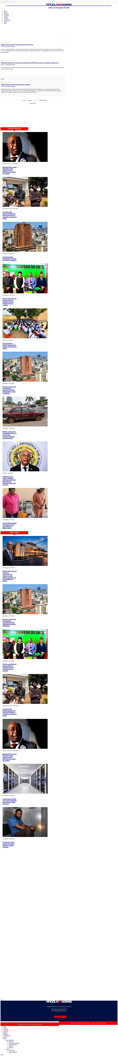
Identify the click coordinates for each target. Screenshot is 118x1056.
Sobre (7, 1049)
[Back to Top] (2, 1000)
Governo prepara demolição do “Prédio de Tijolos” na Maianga (10, 258)
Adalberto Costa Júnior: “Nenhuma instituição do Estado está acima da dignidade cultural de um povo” (9, 481)
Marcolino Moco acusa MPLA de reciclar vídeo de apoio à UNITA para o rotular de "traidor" (10, 170)
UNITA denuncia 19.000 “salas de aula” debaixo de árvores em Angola (10, 346)
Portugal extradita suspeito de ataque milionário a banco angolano (8, 844)
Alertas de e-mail (38, 1024)
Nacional (11, 1041)
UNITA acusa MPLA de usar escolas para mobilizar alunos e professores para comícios (9, 302)
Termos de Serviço (21, 1024)
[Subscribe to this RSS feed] (64, 40)
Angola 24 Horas (10, 46)
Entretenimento (13, 1044)
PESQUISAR (12, 1050)
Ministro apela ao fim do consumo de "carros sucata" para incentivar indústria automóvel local (10, 435)
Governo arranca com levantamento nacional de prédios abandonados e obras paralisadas (9, 390)
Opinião (6, 17)
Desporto (6, 18)
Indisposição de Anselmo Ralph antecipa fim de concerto (17, 44)
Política (6, 12)
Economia (6, 15)
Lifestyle (11, 1046)
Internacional (7, 20)
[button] (2, 1054)
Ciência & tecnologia (14, 1043)
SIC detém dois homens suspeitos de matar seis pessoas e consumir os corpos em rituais (10, 215)
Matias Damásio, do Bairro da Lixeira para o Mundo (15, 84)
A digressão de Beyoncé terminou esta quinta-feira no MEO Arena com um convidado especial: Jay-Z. (30, 63)
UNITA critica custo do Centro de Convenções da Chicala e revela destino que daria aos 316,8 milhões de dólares (10, 576)
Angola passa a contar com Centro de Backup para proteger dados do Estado (10, 801)
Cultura (5, 1037)
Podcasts (32, 1024)
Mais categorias (10, 1040)
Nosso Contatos (13, 1052)
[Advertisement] (47, 29)
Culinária (11, 1047)
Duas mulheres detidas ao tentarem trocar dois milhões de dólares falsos (10, 525)
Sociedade (6, 14)
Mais (5, 23)
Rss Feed (28, 1024)
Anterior (30, 100)
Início (5, 11)
